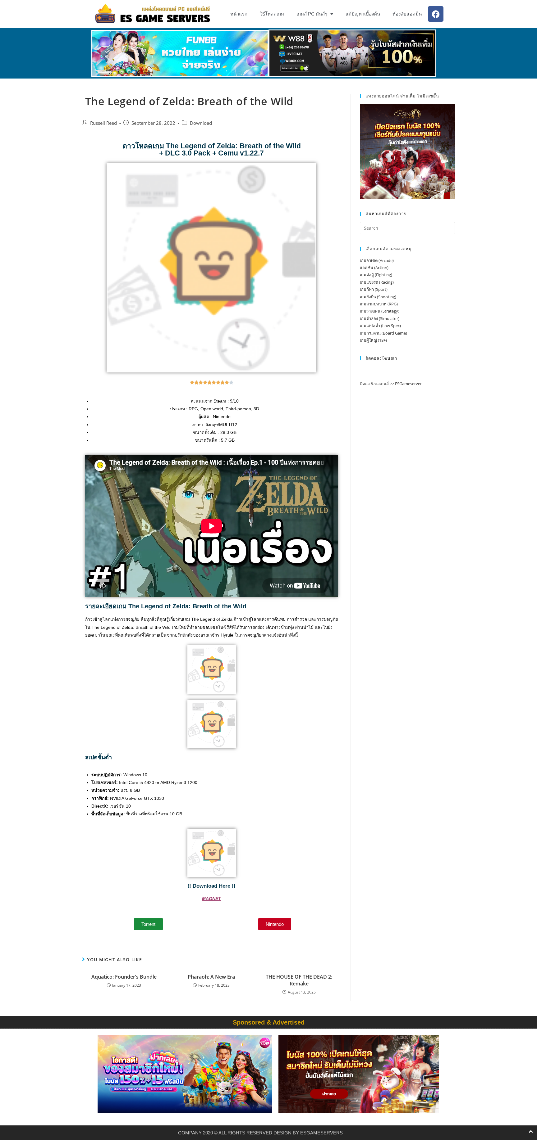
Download (201, 123)
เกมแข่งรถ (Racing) (377, 282)
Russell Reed (103, 123)
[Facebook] (435, 14)
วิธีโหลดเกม (272, 13)
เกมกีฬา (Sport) (374, 289)
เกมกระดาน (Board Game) (383, 333)
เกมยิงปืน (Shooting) (378, 297)
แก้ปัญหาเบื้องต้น (363, 13)
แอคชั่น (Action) (374, 267)
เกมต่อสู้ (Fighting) (376, 274)
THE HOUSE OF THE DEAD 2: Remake (299, 980)
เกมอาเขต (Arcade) (377, 260)
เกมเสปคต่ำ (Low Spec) (380, 325)
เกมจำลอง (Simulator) (379, 318)
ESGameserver (408, 383)
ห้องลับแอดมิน (407, 13)
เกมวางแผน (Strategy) (379, 311)
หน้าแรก (238, 13)
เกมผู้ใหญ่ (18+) (373, 340)
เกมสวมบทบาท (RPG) (379, 304)
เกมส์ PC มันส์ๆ (311, 13)
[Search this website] (407, 227)
